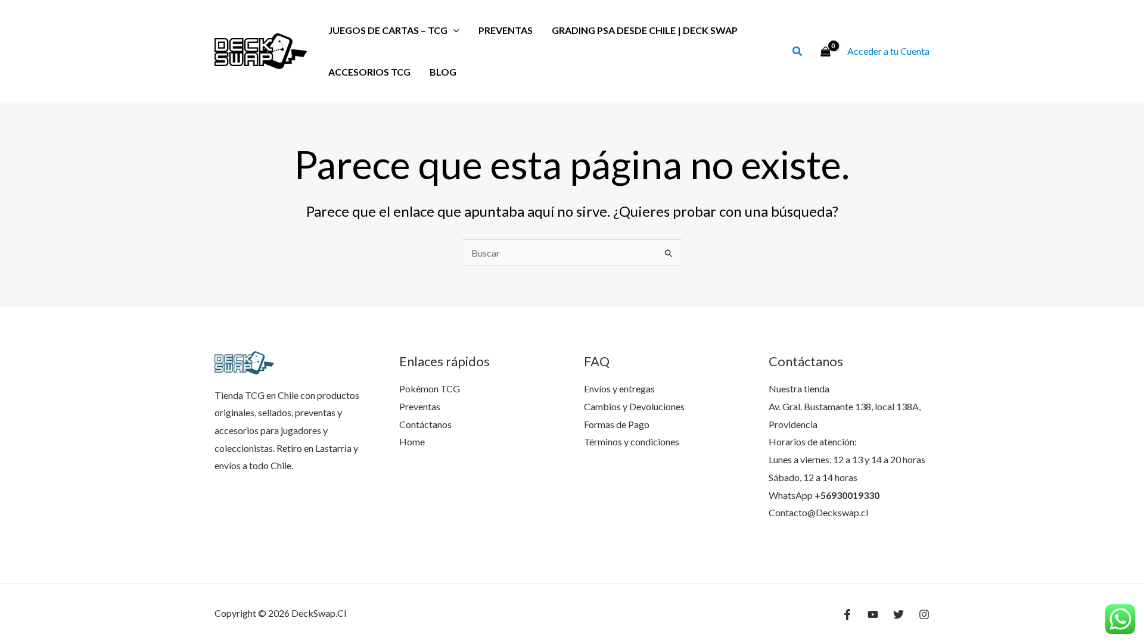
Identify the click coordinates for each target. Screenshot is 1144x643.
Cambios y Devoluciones (634, 406)
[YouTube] (873, 614)
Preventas (505, 30)
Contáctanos (425, 424)
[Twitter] (898, 614)
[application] (453, 30)
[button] (797, 52)
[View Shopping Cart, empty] (825, 51)
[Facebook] (847, 614)
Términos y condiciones (631, 441)
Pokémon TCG (429, 388)
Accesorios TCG (369, 71)
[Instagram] (924, 614)
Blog (443, 71)
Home (412, 441)
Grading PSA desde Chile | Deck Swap (645, 30)
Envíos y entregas (619, 388)
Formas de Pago (616, 424)
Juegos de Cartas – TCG (387, 30)
